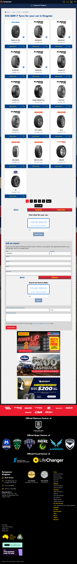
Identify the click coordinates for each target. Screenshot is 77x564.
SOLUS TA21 (61, 100)
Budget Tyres (5, 529)
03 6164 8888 (9, 485)
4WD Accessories (58, 491)
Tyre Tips (56, 482)
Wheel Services (58, 499)
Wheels (56, 484)
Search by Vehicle (58, 474)
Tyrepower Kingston (39, 5)
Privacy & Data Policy (10, 561)
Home (7, 12)
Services (56, 490)
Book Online (57, 511)
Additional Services (58, 501)
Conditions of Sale (20, 561)
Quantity (52, 251)
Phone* (8, 261)
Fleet (55, 513)
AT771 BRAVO (38, 130)
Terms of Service (46, 323)
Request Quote (11, 327)
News (55, 515)
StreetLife (61, 160)
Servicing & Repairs (59, 495)
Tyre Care (56, 480)
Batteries (56, 493)
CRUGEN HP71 (38, 40)
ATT (15, 190)
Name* (8, 256)
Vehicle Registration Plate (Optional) (15, 308)
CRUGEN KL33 (61, 70)
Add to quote (12, 46)
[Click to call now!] (63, 2)
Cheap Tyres (5, 531)
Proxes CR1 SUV (15, 40)
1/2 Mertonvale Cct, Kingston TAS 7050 (11, 481)
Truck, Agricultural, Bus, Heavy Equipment (64, 505)
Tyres (55, 472)
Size (7, 251)
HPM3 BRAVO (15, 160)
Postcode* (8, 271)
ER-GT (61, 130)
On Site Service (58, 503)
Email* (7, 266)
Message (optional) (11, 313)
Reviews (56, 519)
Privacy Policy (36, 323)
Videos (56, 517)
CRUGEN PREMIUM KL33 (38, 100)
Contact (56, 509)
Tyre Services (57, 497)
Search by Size (57, 476)
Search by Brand (58, 478)
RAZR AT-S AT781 (38, 160)
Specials (56, 507)
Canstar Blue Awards (7, 527)
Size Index (4, 525)
